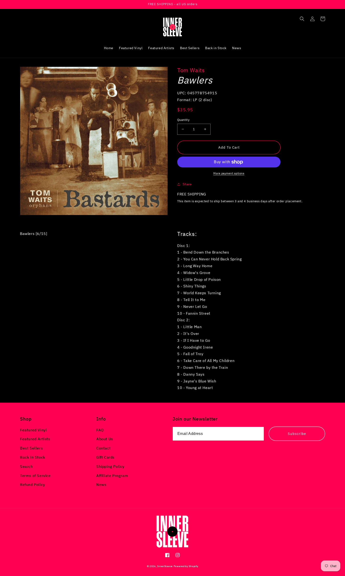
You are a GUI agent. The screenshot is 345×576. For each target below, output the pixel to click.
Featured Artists (35, 439)
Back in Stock (32, 457)
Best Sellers (31, 448)
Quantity (183, 120)
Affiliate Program (112, 475)
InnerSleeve (165, 566)
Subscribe (297, 433)
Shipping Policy (110, 466)
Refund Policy (32, 484)
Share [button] (187, 184)
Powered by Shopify (186, 566)
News (101, 484)
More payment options (228, 173)
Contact (103, 448)
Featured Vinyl (33, 430)
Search (26, 466)
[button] (302, 19)
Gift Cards (105, 457)
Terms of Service (35, 475)
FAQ (100, 430)
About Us (104, 439)
